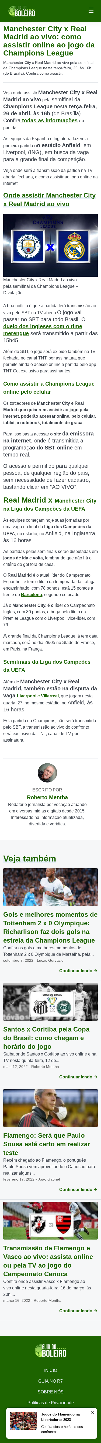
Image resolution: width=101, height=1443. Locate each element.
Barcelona (31, 594)
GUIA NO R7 (50, 1381)
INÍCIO (50, 1370)
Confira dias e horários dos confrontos (62, 1429)
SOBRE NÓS (51, 1392)
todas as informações (49, 120)
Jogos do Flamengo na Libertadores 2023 (60, 1417)
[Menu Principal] (91, 11)
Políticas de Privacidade (50, 1402)
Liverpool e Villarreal (38, 696)
